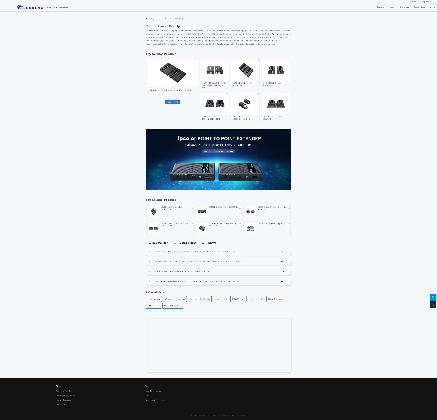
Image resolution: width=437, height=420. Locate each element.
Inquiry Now (172, 102)
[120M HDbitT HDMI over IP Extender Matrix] (153, 228)
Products (392, 7)
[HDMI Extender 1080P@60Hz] (202, 211)
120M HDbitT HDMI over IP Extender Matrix (174, 225)
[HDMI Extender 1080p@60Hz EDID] (214, 103)
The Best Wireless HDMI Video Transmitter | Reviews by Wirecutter (182, 271)
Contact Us (412, 2)
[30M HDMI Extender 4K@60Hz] (245, 69)
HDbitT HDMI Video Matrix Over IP (222, 225)
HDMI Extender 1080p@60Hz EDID (211, 118)
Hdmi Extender (154, 299)
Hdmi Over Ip (237, 299)
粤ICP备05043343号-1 (239, 416)
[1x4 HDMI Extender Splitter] (250, 228)
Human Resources (63, 400)
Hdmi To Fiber (153, 306)
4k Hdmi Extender (255, 299)
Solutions (380, 7)
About (432, 7)
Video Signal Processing (155, 400)
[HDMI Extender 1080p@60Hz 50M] (245, 103)
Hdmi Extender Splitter (261, 34)
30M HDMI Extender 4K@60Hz (243, 84)
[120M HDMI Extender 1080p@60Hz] (153, 211)
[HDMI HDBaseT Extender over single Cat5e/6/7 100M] (214, 69)
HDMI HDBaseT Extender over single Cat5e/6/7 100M (214, 85)
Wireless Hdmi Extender (175, 299)
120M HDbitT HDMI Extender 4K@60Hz (272, 208)
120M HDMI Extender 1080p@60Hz (171, 208)
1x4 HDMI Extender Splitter (271, 224)
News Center (404, 7)
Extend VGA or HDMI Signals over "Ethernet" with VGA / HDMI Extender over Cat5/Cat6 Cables (194, 252)
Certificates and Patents (66, 395)
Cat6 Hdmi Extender (172, 306)
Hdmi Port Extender (222, 34)
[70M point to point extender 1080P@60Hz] (172, 73)
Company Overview (64, 391)
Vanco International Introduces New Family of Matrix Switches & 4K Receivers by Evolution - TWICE (196, 281)
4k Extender (207, 34)
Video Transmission (153, 391)
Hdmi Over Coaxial (276, 299)
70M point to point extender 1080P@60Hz (171, 90)
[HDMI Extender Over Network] (276, 103)
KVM (147, 395)
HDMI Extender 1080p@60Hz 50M (241, 118)
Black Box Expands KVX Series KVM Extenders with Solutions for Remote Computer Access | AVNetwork (197, 261)
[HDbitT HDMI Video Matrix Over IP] (202, 228)
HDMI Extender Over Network (273, 118)
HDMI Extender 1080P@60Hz (223, 207)
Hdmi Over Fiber (193, 34)
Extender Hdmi (221, 299)
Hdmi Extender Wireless (200, 299)
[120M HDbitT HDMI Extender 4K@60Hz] (250, 211)
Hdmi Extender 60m (241, 34)
